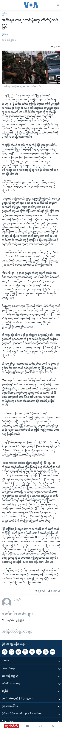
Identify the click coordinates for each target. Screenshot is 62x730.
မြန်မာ (5, 13)
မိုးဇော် (5, 34)
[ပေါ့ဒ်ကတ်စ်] (45, 652)
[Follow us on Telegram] (32, 652)
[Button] (55, 47)
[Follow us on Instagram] (25, 652)
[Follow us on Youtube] (18, 652)
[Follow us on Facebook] (5, 652)
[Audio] (40, 726)
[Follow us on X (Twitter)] (11, 652)
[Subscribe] (52, 652)
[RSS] (39, 652)
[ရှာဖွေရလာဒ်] (53, 726)
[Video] (27, 726)
